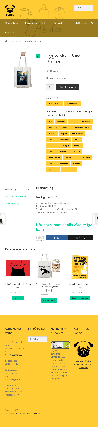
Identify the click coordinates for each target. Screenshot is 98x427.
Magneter (53, 146)
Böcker (44, 23)
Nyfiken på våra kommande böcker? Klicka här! (83, 364)
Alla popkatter (55, 103)
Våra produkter (12, 23)
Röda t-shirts (54, 158)
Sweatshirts (63, 164)
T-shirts (76, 164)
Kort (50, 140)
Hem (9, 41)
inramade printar (82, 128)
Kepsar (64, 134)
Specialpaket (84, 158)
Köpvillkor (9, 413)
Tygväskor (53, 170)
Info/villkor (10, 32)
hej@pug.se (17, 354)
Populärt (58, 23)
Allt (50, 121)
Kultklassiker (63, 140)
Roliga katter (18, 41)
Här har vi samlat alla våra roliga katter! (64, 227)
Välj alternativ (49, 300)
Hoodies (66, 128)
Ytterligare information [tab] (15, 196)
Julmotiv (52, 134)
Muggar (66, 146)
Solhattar (69, 158)
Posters (77, 152)
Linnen (77, 140)
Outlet (51, 152)
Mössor (77, 146)
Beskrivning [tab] (10, 189)
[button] (38, 56)
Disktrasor (86, 121)
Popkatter (64, 152)
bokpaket (61, 121)
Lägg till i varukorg (67, 87)
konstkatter (77, 134)
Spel (50, 164)
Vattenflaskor (69, 170)
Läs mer (18, 298)
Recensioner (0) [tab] (12, 203)
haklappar (53, 128)
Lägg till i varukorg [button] (80, 298)
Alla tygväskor (72, 103)
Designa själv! (31, 23)
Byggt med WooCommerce (28, 413)
